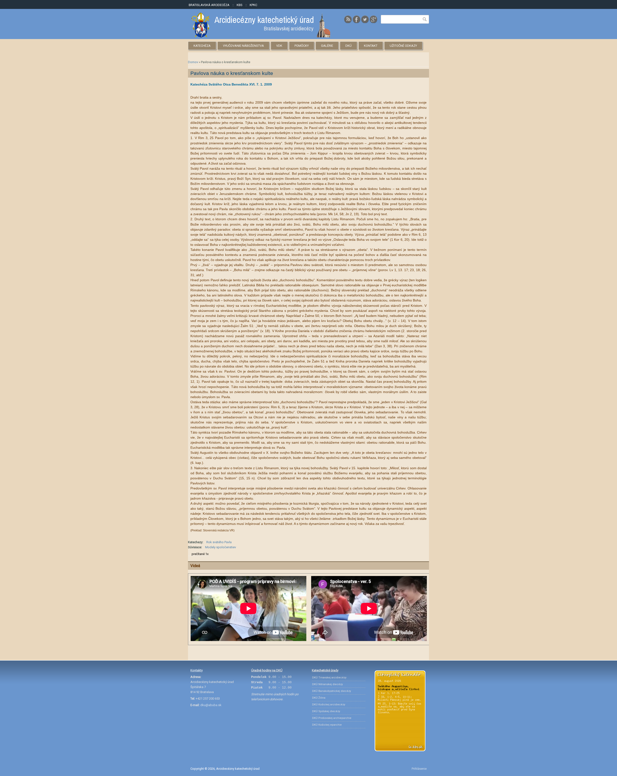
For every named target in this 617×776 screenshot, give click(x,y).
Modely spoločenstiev (220, 547)
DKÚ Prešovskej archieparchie (331, 718)
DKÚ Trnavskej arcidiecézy (329, 677)
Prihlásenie (419, 768)
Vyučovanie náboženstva (243, 45)
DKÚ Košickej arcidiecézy (328, 704)
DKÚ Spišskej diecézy (326, 711)
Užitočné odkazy (403, 45)
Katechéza (202, 45)
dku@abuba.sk (210, 705)
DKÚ (348, 45)
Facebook (356, 19)
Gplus (373, 19)
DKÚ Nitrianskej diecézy (327, 684)
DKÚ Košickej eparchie (327, 724)
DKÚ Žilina (318, 697)
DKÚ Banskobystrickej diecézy (331, 691)
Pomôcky (302, 45)
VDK (279, 45)
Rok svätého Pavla (219, 542)
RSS (348, 19)
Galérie (327, 45)
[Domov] (261, 36)
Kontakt (370, 45)
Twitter (365, 19)
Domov (193, 62)
